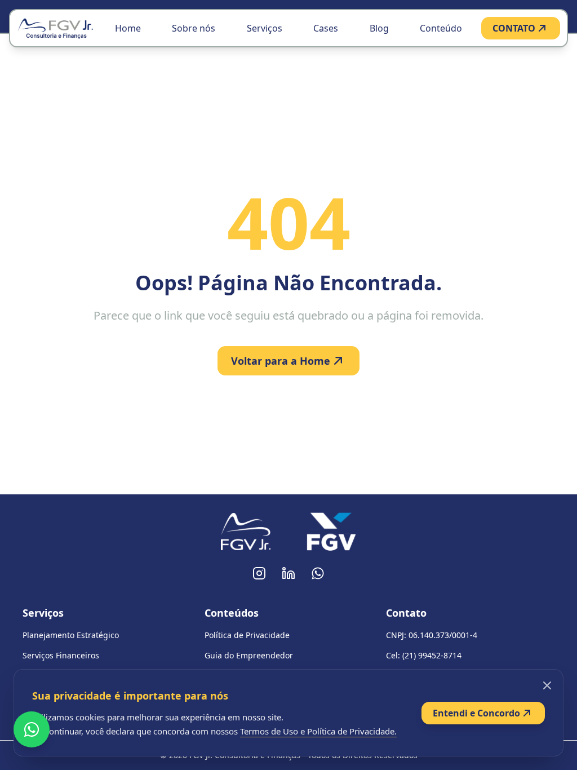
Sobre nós (193, 28)
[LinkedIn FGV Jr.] (288, 573)
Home (128, 28)
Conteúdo (441, 28)
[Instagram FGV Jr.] (259, 573)
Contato (406, 612)
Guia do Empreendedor (249, 655)
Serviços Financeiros (61, 655)
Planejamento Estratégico (71, 635)
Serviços (264, 28)
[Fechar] (547, 685)
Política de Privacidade (247, 635)
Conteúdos (232, 612)
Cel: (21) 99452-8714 (423, 655)
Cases (325, 28)
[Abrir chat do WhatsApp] (32, 729)
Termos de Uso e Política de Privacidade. (318, 731)
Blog (379, 28)
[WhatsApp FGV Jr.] (317, 573)
